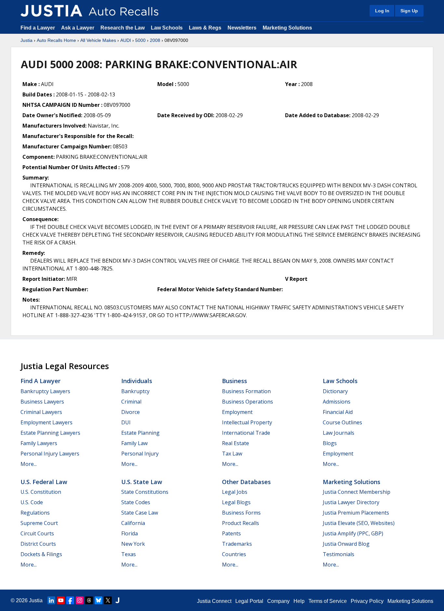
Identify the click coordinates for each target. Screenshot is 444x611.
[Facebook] (70, 600)
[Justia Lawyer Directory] (117, 600)
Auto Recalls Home (56, 40)
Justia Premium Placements (356, 512)
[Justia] (51, 11)
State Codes (135, 502)
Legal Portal (249, 601)
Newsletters (242, 28)
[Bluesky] (98, 600)
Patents (231, 533)
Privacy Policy (367, 601)
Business (234, 381)
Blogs (330, 443)
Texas (128, 554)
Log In (382, 10)
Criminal (131, 401)
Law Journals (338, 432)
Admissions (336, 401)
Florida (129, 533)
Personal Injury (140, 453)
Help (299, 601)
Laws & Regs (205, 28)
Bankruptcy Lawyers (45, 391)
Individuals (136, 381)
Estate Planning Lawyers (50, 432)
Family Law (134, 443)
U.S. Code (31, 502)
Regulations (35, 512)
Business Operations (247, 401)
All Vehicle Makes (98, 40)
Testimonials (338, 554)
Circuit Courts (37, 533)
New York (133, 543)
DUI (126, 422)
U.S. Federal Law (43, 482)
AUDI (125, 40)
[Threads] (89, 600)
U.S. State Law (141, 482)
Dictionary (335, 391)
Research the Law (122, 28)
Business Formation (246, 391)
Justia (26, 40)
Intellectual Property (247, 422)
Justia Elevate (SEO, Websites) (359, 523)
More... (28, 464)
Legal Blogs (236, 502)
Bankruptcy (135, 391)
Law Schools (167, 28)
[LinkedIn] (51, 600)
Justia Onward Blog (346, 543)
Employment (237, 412)
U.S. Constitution (40, 491)
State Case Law (139, 512)
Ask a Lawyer (78, 28)
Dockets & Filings (41, 554)
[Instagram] (80, 600)
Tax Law (232, 453)
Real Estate (235, 443)
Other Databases (246, 482)
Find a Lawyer (37, 28)
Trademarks (237, 543)
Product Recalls (240, 523)
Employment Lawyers (46, 422)
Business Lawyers (42, 401)
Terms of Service (327, 601)
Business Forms (241, 512)
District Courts (38, 543)
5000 (140, 40)
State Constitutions (144, 491)
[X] (108, 600)
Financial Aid (338, 412)
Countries (234, 554)
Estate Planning (140, 432)
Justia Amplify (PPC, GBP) (353, 533)
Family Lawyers (38, 443)
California (133, 523)
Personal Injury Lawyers (49, 453)
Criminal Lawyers (41, 412)
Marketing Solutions (287, 28)
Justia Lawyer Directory (351, 502)
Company (278, 601)
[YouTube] (61, 600)
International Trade (246, 432)
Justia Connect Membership (356, 491)
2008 (155, 40)
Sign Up (409, 10)
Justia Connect (214, 601)
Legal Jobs (234, 491)
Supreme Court (39, 523)
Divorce (130, 412)
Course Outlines (342, 422)
